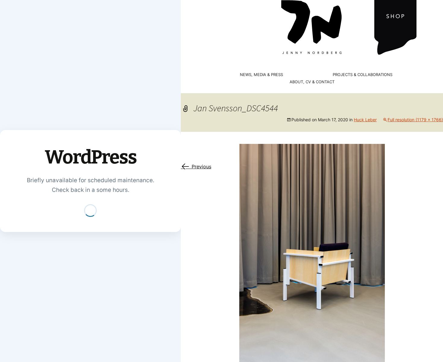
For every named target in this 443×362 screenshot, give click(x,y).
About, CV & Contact (312, 82)
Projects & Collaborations (362, 75)
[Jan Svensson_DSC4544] (312, 252)
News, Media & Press (261, 75)
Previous (196, 167)
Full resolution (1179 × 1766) (415, 119)
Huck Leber (365, 119)
